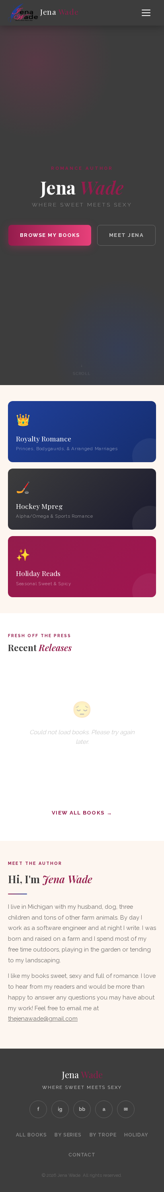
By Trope (103, 1135)
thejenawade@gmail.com (43, 1018)
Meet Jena (126, 235)
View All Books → (82, 813)
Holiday (136, 1135)
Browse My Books (50, 235)
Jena (58, 11)
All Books (31, 1135)
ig (60, 1109)
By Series (68, 1135)
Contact (82, 1155)
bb (82, 1109)
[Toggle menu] (147, 13)
